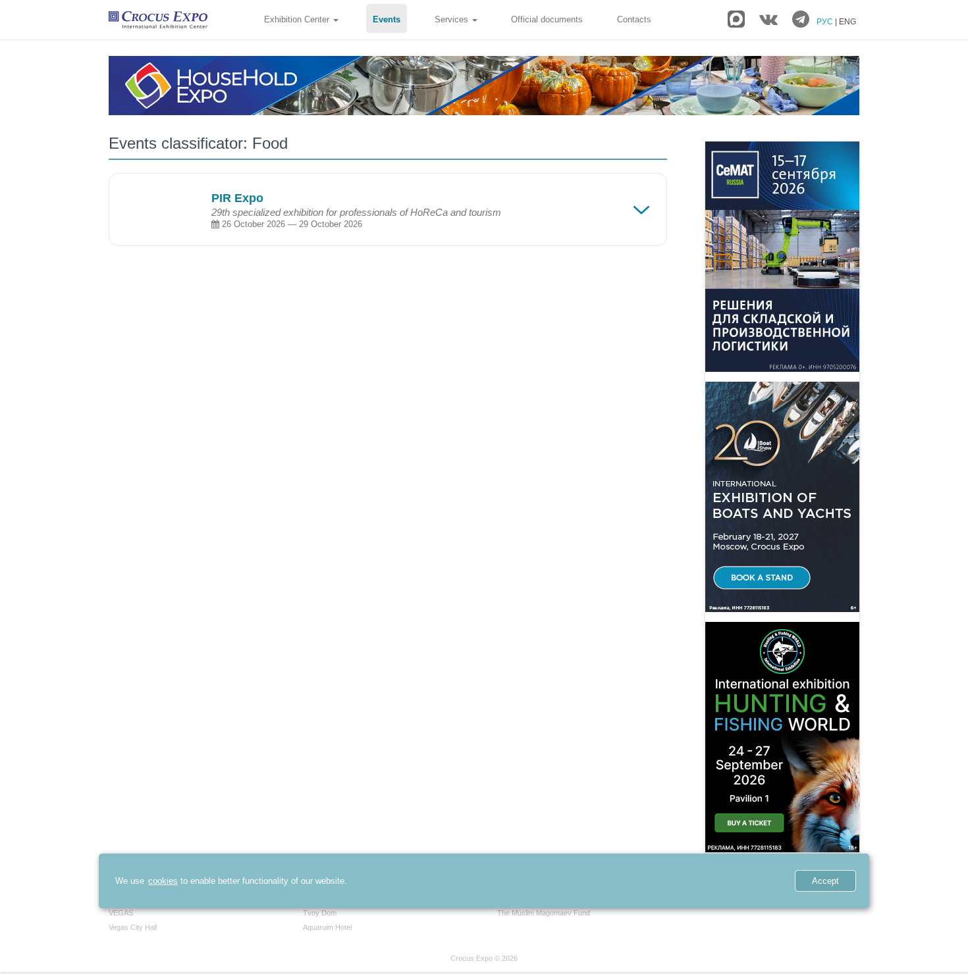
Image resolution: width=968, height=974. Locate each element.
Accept (825, 881)
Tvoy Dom (319, 913)
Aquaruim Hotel (327, 927)
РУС (826, 21)
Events (386, 19)
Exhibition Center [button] (298, 19)
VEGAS (121, 913)
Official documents (547, 19)
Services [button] (453, 19)
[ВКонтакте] (768, 20)
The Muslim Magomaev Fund (543, 913)
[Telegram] (801, 20)
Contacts (634, 19)
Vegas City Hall (133, 927)
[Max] (736, 19)
